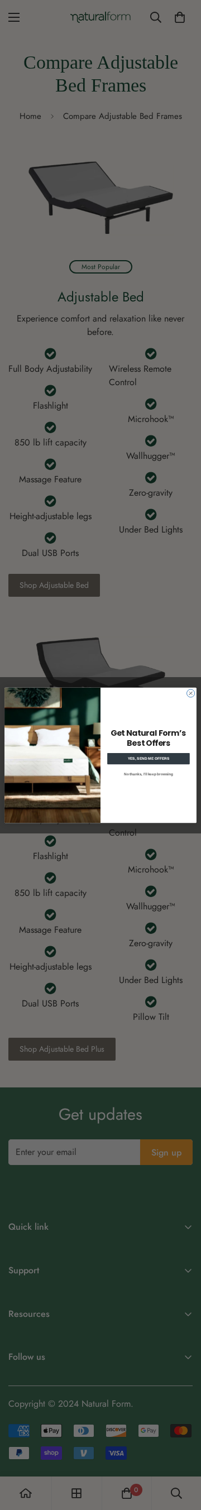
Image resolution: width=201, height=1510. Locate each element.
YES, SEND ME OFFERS (149, 758)
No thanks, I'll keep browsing (148, 774)
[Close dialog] (191, 693)
